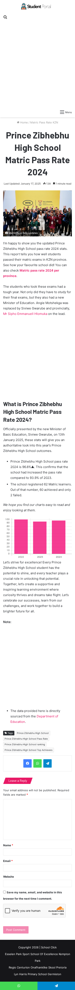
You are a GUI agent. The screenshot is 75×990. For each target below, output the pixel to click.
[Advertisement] (37, 61)
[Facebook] (27, 763)
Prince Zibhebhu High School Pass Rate (26, 738)
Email (8, 861)
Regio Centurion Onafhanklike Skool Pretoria (37, 967)
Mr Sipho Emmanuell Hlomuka (25, 314)
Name (8, 845)
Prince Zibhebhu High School (33, 733)
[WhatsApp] (37, 763)
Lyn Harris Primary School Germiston (37, 974)
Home (23, 122)
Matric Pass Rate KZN (44, 122)
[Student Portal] (37, 6)
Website (8, 876)
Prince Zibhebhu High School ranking (25, 744)
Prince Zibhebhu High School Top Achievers (28, 750)
